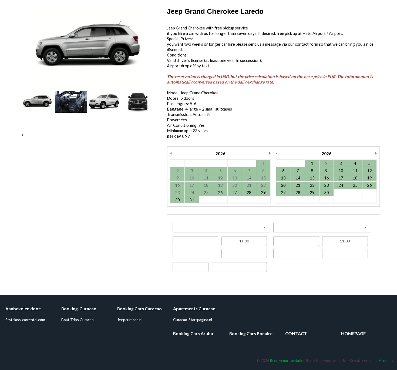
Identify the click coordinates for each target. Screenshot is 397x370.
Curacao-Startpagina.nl (192, 319)
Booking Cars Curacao (139, 308)
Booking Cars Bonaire (250, 333)
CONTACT (296, 333)
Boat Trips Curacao (77, 319)
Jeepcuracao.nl (129, 319)
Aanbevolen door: (23, 308)
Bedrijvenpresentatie (286, 360)
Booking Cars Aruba (193, 333)
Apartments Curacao (194, 308)
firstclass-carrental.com (25, 319)
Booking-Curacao (78, 308)
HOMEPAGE (353, 333)
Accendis (386, 360)
